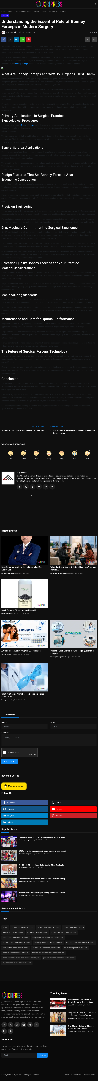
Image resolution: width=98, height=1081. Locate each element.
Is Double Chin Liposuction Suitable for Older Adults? (24, 430)
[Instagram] (17, 1024)
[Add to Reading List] (94, 39)
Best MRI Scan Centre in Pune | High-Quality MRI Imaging (72, 652)
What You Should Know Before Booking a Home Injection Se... (22, 695)
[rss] (10, 1031)
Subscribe (42, 1055)
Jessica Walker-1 (6, 654)
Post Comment (10, 761)
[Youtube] (23, 1024)
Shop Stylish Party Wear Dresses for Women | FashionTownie (82, 1014)
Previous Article (41, 426)
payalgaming (23, 895)
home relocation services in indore (15, 953)
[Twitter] (10, 1024)
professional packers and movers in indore (59, 958)
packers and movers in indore (48, 927)
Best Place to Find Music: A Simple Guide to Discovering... (80, 1001)
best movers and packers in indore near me (48, 953)
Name (3, 722)
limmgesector (6, 700)
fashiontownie (72, 1018)
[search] (95, 4)
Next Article (55, 426)
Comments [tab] (10, 714)
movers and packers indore (37, 932)
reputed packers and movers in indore (17, 963)
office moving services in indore (75, 948)
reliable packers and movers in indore (48, 942)
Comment (5, 732)
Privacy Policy (89, 1075)
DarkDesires (23, 867)
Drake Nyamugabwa (25, 840)
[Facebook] (4, 1024)
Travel (5, 927)
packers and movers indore (74, 927)
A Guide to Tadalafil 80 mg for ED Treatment (21, 651)
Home (3, 11)
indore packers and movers (13, 932)
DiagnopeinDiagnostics (58, 657)
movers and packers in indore (22, 927)
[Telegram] (30, 1024)
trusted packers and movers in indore (16, 942)
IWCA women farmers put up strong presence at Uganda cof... (43, 851)
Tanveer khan (72, 1031)
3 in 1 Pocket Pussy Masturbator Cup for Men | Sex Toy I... (41, 865)
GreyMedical (21, 473)
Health (10, 11)
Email (52, 722)
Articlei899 (71, 1005)
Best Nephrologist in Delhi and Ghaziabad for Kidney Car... (21, 568)
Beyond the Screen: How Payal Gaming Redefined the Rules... (43, 892)
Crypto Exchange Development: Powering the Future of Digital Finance (72, 431)
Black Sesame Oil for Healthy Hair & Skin (19, 610)
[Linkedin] (4, 1031)
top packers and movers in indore (64, 932)
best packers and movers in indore (15, 937)
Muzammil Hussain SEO (58, 573)
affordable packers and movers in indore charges (21, 958)
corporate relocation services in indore (80, 942)
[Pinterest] (36, 1024)
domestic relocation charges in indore (46, 948)
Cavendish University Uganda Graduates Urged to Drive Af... (42, 837)
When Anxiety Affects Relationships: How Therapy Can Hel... (73, 568)
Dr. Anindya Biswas (7, 573)
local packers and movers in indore (15, 948)
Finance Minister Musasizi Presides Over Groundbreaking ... (43, 879)
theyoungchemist (7, 613)
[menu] (3, 4)
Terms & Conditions (73, 1075)
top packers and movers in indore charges (48, 937)
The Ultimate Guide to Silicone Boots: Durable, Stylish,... (81, 1027)
